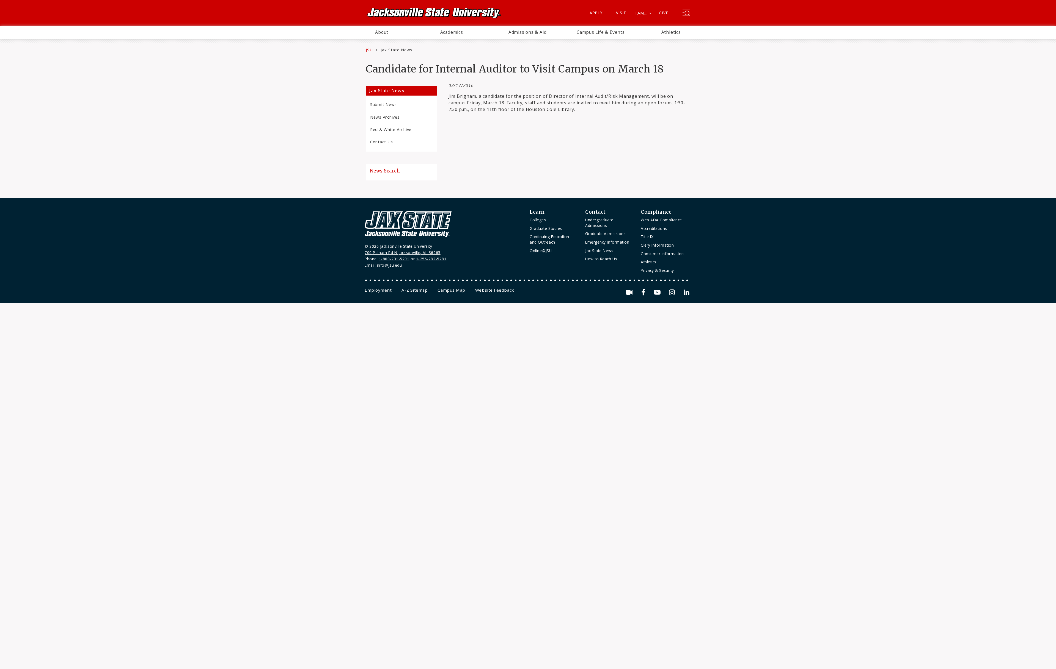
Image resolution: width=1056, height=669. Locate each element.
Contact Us (381, 141)
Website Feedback (494, 290)
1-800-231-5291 (394, 258)
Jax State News (396, 49)
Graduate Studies (546, 228)
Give (663, 12)
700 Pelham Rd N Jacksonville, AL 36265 (403, 252)
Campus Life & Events (601, 32)
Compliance (656, 212)
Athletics (671, 32)
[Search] (686, 13)
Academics (451, 32)
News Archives (385, 117)
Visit (621, 12)
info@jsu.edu (389, 265)
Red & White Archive (390, 129)
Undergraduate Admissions (599, 222)
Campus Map (451, 290)
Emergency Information (607, 242)
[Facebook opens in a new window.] (644, 292)
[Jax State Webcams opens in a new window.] (630, 292)
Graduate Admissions (605, 233)
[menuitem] (381, 32)
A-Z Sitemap (415, 290)
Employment (378, 290)
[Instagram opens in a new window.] (673, 292)
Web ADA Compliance (661, 219)
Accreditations (654, 228)
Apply (596, 12)
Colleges (538, 219)
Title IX (647, 236)
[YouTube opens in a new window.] (658, 292)
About (381, 32)
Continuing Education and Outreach (549, 239)
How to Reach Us (601, 258)
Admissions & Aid (527, 32)
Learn (537, 212)
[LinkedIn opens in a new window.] (686, 292)
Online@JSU (541, 250)
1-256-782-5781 (431, 258)
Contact (595, 212)
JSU (369, 49)
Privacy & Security (657, 270)
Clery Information (657, 245)
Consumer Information (662, 253)
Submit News (383, 104)
